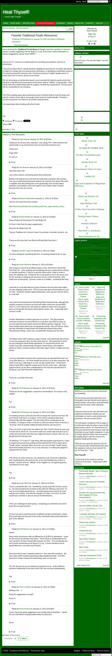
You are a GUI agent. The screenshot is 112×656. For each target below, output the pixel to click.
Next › (24, 638)
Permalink (10, 139)
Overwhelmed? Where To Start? (88, 169)
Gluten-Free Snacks (87, 522)
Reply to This (9, 129)
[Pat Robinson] (5, 39)
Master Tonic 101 (89, 141)
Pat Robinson (25, 39)
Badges (77, 651)
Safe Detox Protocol (87, 539)
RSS (4, 644)
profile (101, 243)
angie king (23, 139)
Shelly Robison (89, 272)
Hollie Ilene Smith (84, 256)
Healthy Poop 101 (89, 162)
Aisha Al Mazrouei (94, 256)
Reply (12, 162)
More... (91, 279)
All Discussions (9, 28)
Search (110, 1)
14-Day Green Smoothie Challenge (89, 209)
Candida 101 (89, 176)
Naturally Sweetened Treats (90, 555)
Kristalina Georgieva (88, 250)
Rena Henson (24, 609)
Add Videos (81, 338)
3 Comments (97, 519)
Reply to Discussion (11, 635)
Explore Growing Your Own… (91, 370)
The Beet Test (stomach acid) (88, 155)
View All (106, 338)
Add (70, 29)
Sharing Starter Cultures (88, 216)
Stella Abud (103, 256)
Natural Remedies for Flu (89, 236)
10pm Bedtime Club (88, 203)
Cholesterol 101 (85, 531)
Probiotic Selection (89, 223)
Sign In (84, 1)
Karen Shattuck (25, 587)
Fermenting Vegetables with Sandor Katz (100, 326)
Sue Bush (23, 167)
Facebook (19, 121)
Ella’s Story (83, 547)
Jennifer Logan (25, 251)
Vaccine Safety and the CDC (90, 506)
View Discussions (21, 45)
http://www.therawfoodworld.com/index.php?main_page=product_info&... (37, 206)
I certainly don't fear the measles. (92, 514)
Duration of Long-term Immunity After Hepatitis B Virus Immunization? (92, 495)
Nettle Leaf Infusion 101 (88, 196)
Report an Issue (88, 651)
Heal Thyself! (16, 12)
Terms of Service (103, 651)
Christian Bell (88, 243)
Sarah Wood (24, 264)
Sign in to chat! (96, 654)
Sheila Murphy (24, 217)
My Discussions (22, 28)
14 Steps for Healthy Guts (91, 148)
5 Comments (92, 502)
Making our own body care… (91, 357)
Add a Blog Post (83, 565)
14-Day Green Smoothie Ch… (91, 346)
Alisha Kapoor (91, 476)
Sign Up (78, 1)
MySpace (8, 121)
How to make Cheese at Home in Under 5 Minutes (83, 326)
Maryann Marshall (26, 198)
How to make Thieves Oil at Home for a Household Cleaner (83, 303)
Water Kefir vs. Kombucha (89, 230)
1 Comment (91, 489)
